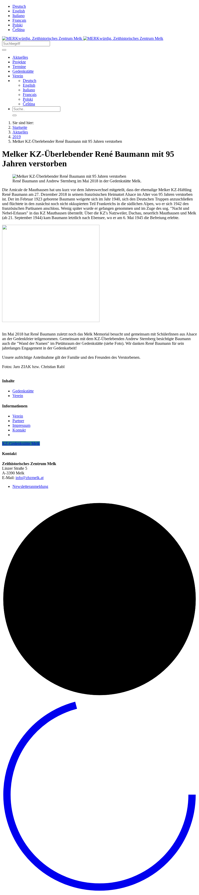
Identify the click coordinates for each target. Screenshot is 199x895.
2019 (16, 137)
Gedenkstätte (23, 71)
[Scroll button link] (99, 890)
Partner (18, 421)
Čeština (18, 29)
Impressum (21, 425)
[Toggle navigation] (4, 50)
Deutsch (19, 6)
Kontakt (19, 430)
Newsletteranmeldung (30, 486)
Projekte (19, 62)
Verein (17, 76)
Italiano (18, 15)
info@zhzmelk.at (30, 477)
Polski (17, 25)
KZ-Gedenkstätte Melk (21, 443)
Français (19, 20)
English (18, 11)
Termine (19, 66)
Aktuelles (20, 57)
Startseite (19, 127)
